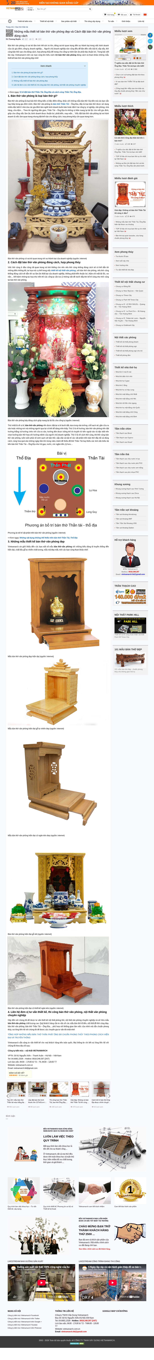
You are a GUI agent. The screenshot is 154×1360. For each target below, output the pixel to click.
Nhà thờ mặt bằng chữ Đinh (126, 416)
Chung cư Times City (124, 295)
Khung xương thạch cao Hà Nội (128, 498)
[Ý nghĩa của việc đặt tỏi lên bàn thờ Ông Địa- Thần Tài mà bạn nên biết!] (130, 47)
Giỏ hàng (111, 14)
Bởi (7, 39)
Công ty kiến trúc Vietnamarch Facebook (23, 1315)
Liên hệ (141, 21)
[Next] (109, 1096)
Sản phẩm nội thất (69, 21)
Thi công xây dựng (92, 21)
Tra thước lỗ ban (122, 256)
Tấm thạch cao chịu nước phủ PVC (129, 463)
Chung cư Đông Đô (123, 286)
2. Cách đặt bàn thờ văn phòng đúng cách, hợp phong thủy (35, 77)
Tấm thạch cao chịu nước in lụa (128, 459)
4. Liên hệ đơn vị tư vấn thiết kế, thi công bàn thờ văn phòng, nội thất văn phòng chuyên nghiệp (49, 85)
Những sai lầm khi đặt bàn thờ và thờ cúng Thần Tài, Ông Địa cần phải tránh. (130, 164)
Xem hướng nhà (122, 265)
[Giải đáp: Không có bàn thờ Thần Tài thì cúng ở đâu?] (130, 194)
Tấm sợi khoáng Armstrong (126, 514)
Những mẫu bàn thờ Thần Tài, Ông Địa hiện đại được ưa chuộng (130, 223)
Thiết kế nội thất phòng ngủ (126, 346)
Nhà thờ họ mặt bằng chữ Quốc (128, 408)
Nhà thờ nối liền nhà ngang (126, 403)
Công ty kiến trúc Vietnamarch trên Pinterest (24, 1328)
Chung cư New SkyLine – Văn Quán (129, 291)
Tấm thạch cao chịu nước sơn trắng (129, 468)
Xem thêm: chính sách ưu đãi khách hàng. (94, 1249)
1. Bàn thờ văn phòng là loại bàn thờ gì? (27, 73)
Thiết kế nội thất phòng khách (127, 342)
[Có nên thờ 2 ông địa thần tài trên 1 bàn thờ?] (130, 122)
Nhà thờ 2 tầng (121, 385)
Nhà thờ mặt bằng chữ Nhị (126, 399)
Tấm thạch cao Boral (124, 433)
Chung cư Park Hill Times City (127, 300)
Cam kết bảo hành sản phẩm (125, 1206)
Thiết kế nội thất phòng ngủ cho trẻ (129, 351)
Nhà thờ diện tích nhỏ (124, 376)
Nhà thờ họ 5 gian (122, 381)
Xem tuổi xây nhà (122, 261)
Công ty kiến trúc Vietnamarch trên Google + (25, 1322)
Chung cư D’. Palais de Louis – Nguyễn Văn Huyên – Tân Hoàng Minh (130, 319)
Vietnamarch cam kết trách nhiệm (91, 1206)
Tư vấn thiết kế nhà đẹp (125, 270)
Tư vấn (111, 21)
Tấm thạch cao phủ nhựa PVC (127, 472)
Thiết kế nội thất (46, 21)
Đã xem (124, 15)
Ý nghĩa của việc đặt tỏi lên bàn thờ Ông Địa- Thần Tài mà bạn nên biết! (129, 150)
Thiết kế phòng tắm (123, 355)
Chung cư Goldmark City (125, 325)
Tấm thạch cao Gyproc (124, 438)
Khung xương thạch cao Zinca (127, 493)
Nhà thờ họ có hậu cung (125, 390)
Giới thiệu (126, 21)
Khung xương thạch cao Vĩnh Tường (130, 489)
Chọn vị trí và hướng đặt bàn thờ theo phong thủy (129, 76)
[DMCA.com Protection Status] (77, 1343)
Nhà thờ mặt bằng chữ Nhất (126, 394)
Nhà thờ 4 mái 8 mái (123, 372)
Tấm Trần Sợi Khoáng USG (126, 523)
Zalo (150, 41)
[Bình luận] (30, 39)
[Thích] (23, 39)
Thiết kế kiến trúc (25, 21)
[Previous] (8, 1096)
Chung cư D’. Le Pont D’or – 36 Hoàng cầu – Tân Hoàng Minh (130, 312)
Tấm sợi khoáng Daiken (125, 528)
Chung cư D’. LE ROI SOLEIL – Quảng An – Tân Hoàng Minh (130, 305)
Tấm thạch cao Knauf (124, 442)
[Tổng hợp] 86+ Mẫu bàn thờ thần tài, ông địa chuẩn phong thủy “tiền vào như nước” (130, 90)
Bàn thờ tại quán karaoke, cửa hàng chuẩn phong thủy (129, 237)
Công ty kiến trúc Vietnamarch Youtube (22, 1325)
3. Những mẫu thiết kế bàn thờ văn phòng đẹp (30, 81)
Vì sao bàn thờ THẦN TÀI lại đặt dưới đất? (129, 83)
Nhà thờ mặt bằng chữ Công (127, 412)
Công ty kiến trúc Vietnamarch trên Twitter (24, 1318)
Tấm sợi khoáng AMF (124, 519)
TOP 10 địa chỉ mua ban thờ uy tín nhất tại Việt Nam (130, 157)
